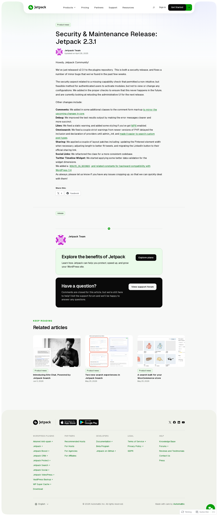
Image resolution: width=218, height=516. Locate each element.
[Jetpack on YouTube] (183, 422)
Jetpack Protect (41, 460)
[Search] (154, 7)
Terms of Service (136, 441)
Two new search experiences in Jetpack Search (102, 376)
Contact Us (164, 455)
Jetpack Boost (40, 451)
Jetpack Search (40, 465)
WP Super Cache (41, 484)
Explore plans (146, 257)
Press (162, 460)
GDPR (130, 451)
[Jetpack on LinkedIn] (178, 422)
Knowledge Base (167, 441)
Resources (128, 7)
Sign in (162, 7)
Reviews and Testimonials (171, 451)
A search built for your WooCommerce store (149, 376)
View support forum (142, 286)
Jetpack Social (40, 470)
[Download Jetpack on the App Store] (68, 422)
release (60, 213)
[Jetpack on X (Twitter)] (170, 422)
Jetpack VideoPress (42, 474)
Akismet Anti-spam (42, 441)
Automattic (178, 504)
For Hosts (69, 446)
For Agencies (71, 451)
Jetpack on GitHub (105, 451)
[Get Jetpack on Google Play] (89, 422)
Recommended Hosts (75, 441)
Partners (98, 7)
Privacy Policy (134, 446)
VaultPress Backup (42, 479)
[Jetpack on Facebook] (174, 422)
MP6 (134, 125)
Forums (163, 446)
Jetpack (37, 446)
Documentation (103, 441)
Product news (63, 25)
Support (113, 7)
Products (68, 7)
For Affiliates (70, 455)
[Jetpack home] (37, 7)
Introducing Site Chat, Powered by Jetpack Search (52, 376)
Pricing (85, 7)
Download (38, 489)
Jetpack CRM (39, 455)
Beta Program (102, 446)
